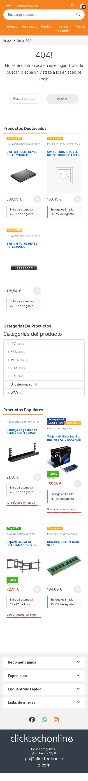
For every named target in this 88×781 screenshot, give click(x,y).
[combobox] (37, 14)
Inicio (7, 40)
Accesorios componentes (23, 421)
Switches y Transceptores (23, 145)
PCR (9, 143)
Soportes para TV (24, 533)
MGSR (15, 360)
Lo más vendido (63, 28)
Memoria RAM (56, 533)
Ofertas (12, 26)
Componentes (56, 428)
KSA (13, 352)
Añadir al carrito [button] (36, 199)
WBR (14, 393)
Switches (19, 143)
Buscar (78, 14)
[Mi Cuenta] (72, 5)
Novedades (29, 26)
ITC (13, 343)
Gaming (46, 26)
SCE (13, 376)
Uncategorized (21, 384)
